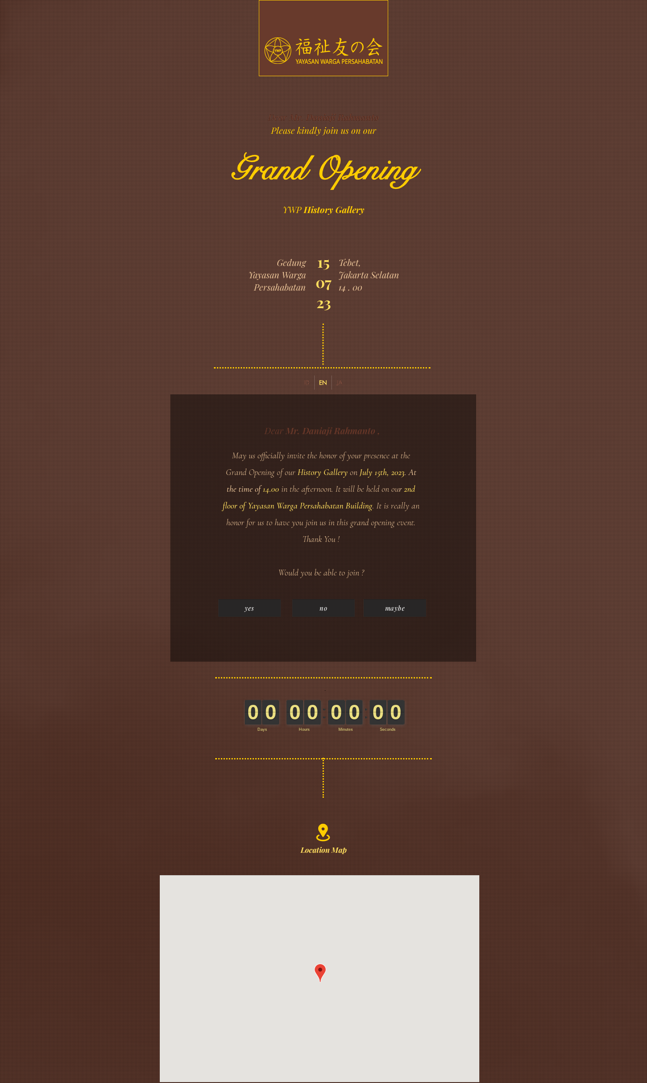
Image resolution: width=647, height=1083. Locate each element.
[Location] (323, 832)
